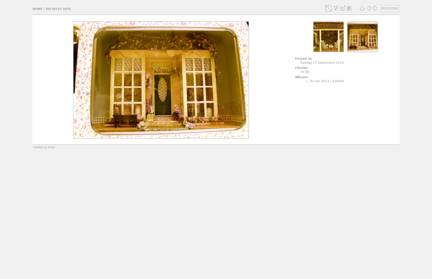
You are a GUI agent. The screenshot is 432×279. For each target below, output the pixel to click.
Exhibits (338, 81)
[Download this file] (349, 8)
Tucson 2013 (319, 81)
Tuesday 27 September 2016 (322, 62)
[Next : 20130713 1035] (375, 8)
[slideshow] (336, 8)
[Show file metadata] (342, 8)
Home (37, 9)
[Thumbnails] (362, 8)
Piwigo (51, 147)
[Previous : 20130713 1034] (368, 8)
